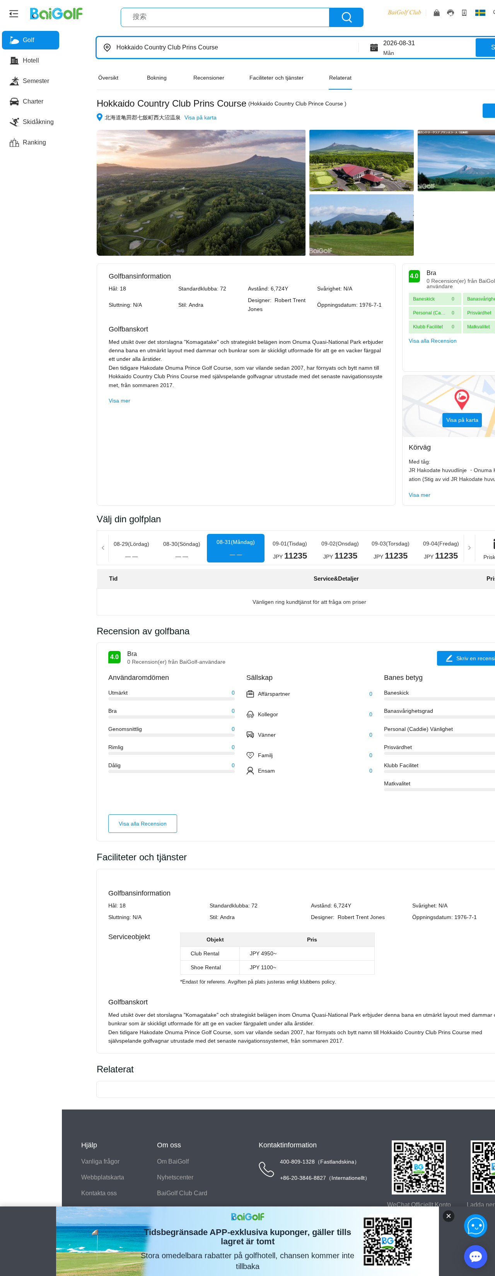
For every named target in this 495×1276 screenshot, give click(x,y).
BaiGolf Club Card (182, 1193)
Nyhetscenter (175, 1177)
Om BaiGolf (173, 1161)
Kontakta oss (99, 1193)
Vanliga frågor (100, 1161)
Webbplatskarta (102, 1177)
